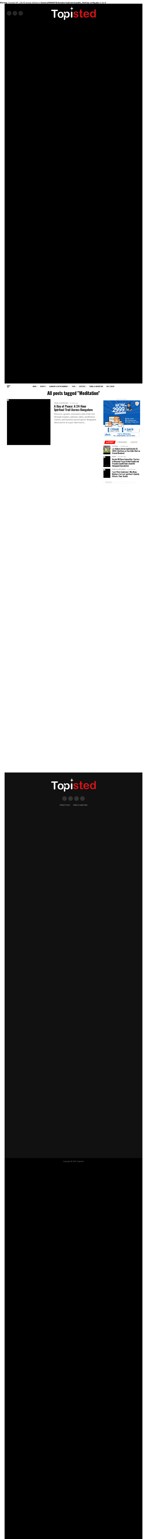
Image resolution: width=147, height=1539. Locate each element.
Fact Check (110, 386)
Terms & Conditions (80, 805)
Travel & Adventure (96, 386)
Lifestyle (82, 386)
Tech (73, 386)
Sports (42, 386)
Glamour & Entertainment (58, 386)
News (34, 386)
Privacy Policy (65, 805)
